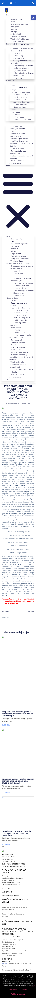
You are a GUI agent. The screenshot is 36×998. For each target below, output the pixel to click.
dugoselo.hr (5, 963)
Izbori (8, 166)
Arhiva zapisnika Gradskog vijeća (20, 106)
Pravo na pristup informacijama (17, 162)
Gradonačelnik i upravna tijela (17, 44)
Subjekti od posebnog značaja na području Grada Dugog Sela (17, 931)
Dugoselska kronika (8, 946)
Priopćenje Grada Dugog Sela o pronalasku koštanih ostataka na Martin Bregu (17, 714)
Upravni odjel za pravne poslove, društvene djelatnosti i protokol (23, 68)
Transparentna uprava (14, 122)
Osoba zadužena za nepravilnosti (18, 152)
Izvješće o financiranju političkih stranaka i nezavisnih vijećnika (21, 143)
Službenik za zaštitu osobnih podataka (21, 157)
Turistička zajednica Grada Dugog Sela (13, 940)
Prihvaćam (13, 989)
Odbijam (24, 989)
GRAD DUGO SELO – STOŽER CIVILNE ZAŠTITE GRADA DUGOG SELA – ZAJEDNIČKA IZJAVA (18, 781)
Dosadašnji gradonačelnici (19, 57)
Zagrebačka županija (8, 942)
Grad (7, 15)
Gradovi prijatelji (16, 19)
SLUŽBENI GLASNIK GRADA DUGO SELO (17, 922)
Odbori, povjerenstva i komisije (19, 88)
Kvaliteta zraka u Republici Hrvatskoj (12, 953)
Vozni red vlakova (17, 41)
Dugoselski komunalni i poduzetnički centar (14, 951)
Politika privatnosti (18, 994)
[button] (32, 3)
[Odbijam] (32, 985)
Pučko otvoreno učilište (8, 948)
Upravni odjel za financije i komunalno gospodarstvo (24, 75)
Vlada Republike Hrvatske (9, 944)
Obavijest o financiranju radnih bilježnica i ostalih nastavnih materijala (16, 833)
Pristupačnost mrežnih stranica (11, 955)
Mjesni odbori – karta (22, 119)
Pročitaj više (6, 725)
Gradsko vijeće (11, 80)
